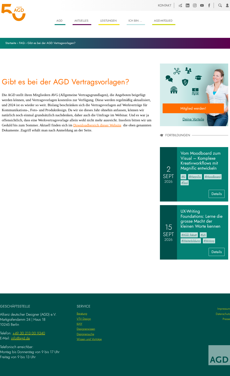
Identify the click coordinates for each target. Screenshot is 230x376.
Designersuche (85, 334)
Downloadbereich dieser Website (97, 125)
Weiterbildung (191, 241)
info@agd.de (20, 338)
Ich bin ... (135, 21)
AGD (59, 21)
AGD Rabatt (190, 235)
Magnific (196, 176)
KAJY (79, 324)
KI (184, 176)
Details (218, 194)
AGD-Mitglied (163, 21)
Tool (185, 183)
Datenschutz (223, 314)
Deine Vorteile (193, 119)
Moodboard (213, 176)
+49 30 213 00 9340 (29, 333)
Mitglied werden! (193, 108)
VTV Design (84, 319)
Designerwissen (86, 329)
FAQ (22, 43)
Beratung (82, 313)
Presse (226, 319)
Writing (209, 241)
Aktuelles (81, 21)
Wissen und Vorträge (89, 339)
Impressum (223, 309)
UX (204, 235)
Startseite (10, 43)
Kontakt (164, 5)
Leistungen (108, 21)
